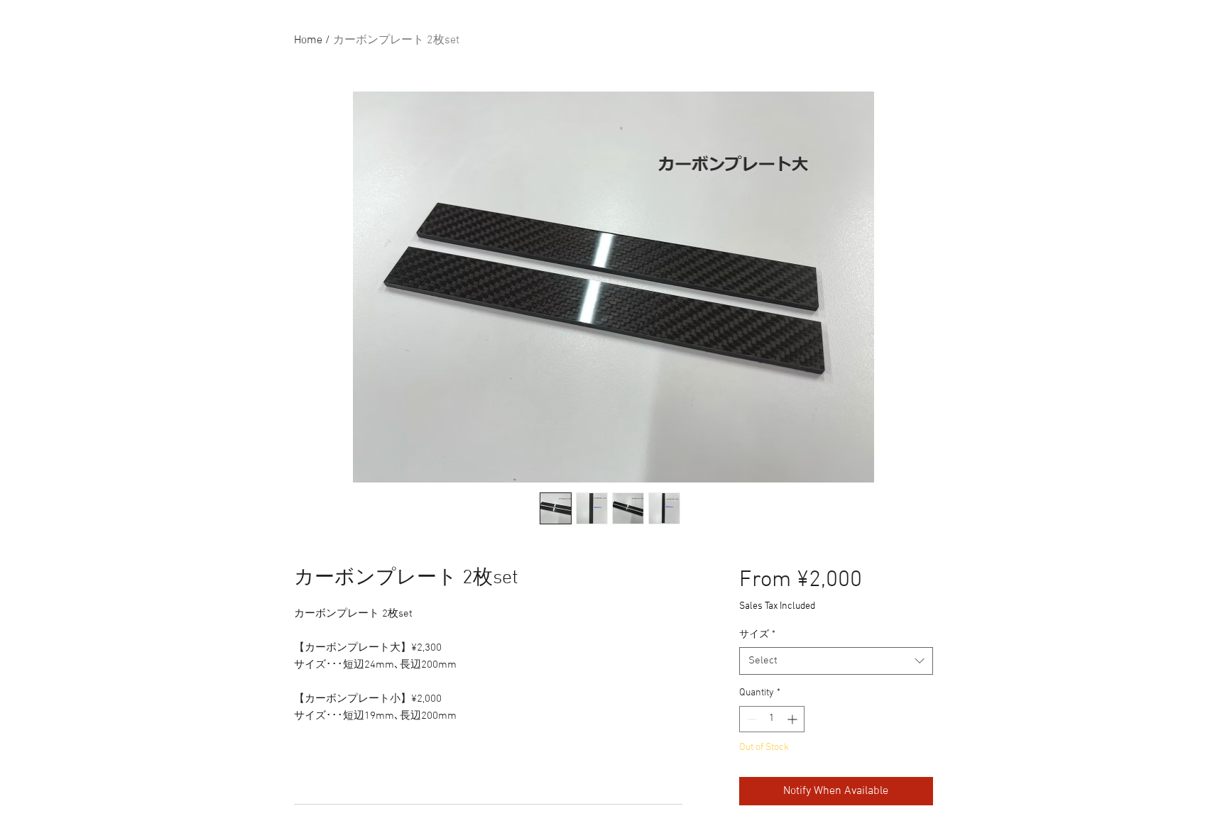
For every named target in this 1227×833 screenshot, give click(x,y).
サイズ (757, 635)
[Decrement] (750, 719)
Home (308, 40)
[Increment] (793, 719)
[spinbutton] (772, 719)
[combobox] (836, 661)
